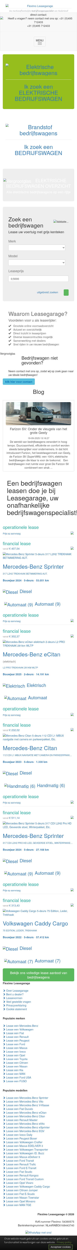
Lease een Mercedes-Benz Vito (24, 1101)
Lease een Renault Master (21, 1120)
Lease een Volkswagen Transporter (26, 1149)
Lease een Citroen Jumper (21, 1190)
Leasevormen (13, 998)
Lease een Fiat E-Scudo (20, 1194)
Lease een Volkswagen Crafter (23, 1142)
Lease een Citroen (16, 1062)
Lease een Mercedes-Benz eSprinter (27, 1127)
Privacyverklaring (15, 1005)
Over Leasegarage (16, 990)
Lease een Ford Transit (19, 1160)
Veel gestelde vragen (18, 1001)
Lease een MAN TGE (18, 1205)
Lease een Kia (14, 1070)
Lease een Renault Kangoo (21, 1175)
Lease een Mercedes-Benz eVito (25, 1123)
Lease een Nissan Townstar (22, 1197)
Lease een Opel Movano (20, 1201)
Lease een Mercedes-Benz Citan (25, 1116)
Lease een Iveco (15, 1051)
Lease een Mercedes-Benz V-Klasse (27, 1105)
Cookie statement (16, 1009)
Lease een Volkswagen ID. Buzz (24, 1153)
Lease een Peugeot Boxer (21, 1138)
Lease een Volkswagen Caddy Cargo (27, 1186)
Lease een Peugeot (17, 1040)
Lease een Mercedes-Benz (21, 1025)
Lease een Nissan (16, 1066)
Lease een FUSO (16, 1081)
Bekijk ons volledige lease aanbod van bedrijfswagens (38, 974)
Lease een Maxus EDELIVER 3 (24, 1146)
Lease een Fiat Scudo (18, 1171)
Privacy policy (64, 1242)
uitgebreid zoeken (47, 292)
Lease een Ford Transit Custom (24, 1179)
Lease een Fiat (14, 1033)
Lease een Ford (15, 1044)
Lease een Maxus (16, 1048)
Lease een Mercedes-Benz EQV (24, 1131)
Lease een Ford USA (18, 1077)
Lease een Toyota (16, 1059)
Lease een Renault (17, 1037)
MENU (41, 42)
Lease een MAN (15, 1074)
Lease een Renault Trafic (20, 1164)
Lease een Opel (15, 1055)
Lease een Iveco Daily (18, 1135)
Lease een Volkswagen (19, 1029)
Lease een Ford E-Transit (20, 1168)
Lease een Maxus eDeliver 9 (22, 1157)
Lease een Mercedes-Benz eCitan (26, 1112)
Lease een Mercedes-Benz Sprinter (26, 1098)
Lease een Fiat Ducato (19, 1109)
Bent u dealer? (14, 994)
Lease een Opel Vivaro (19, 1183)
